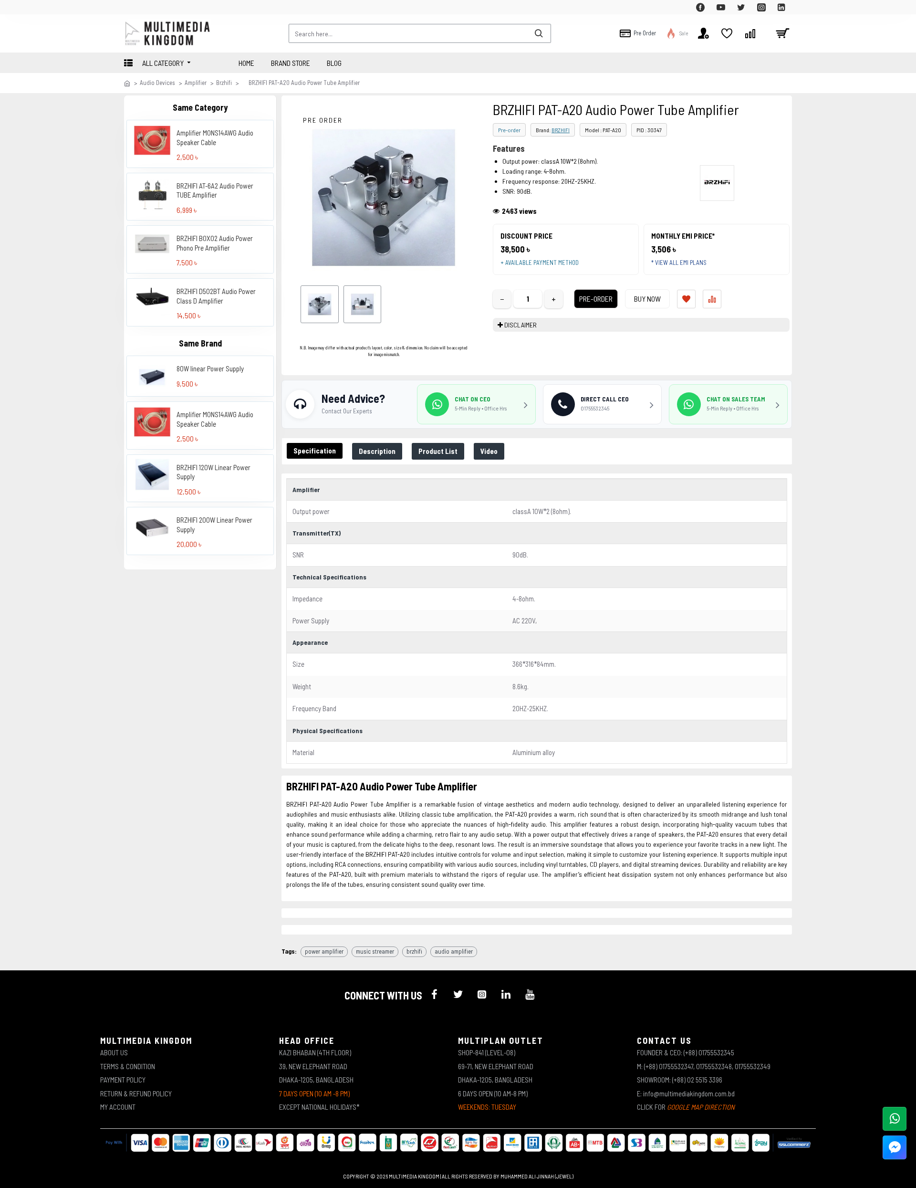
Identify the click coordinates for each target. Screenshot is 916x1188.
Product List (438, 451)
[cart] (782, 33)
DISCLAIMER (520, 325)
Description (377, 451)
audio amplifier (454, 951)
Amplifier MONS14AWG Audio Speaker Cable (215, 137)
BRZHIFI (561, 129)
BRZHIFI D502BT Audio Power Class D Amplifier (216, 296)
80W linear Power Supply (210, 368)
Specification (314, 450)
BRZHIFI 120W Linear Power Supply (213, 472)
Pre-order (509, 129)
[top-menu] (131, 7)
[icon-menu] (434, 994)
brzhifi (414, 951)
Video (489, 451)
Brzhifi (224, 82)
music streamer (375, 951)
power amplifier (324, 951)
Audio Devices (157, 82)
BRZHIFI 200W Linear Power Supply (214, 524)
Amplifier (196, 82)
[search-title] (539, 33)
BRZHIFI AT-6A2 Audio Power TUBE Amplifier (215, 190)
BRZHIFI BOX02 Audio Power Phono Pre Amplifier (215, 243)
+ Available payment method (539, 262)
